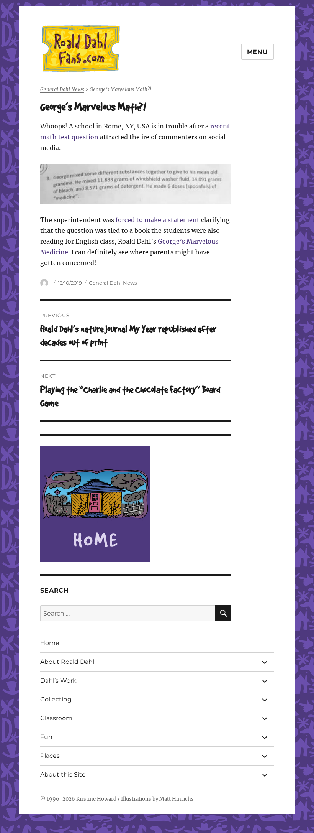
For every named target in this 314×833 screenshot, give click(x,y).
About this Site (63, 774)
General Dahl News (113, 283)
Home (49, 643)
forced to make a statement (158, 220)
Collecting (56, 699)
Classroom (56, 718)
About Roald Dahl (67, 661)
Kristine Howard (96, 799)
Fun (46, 737)
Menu (257, 52)
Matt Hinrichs (176, 799)
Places (50, 755)
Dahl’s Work (58, 680)
